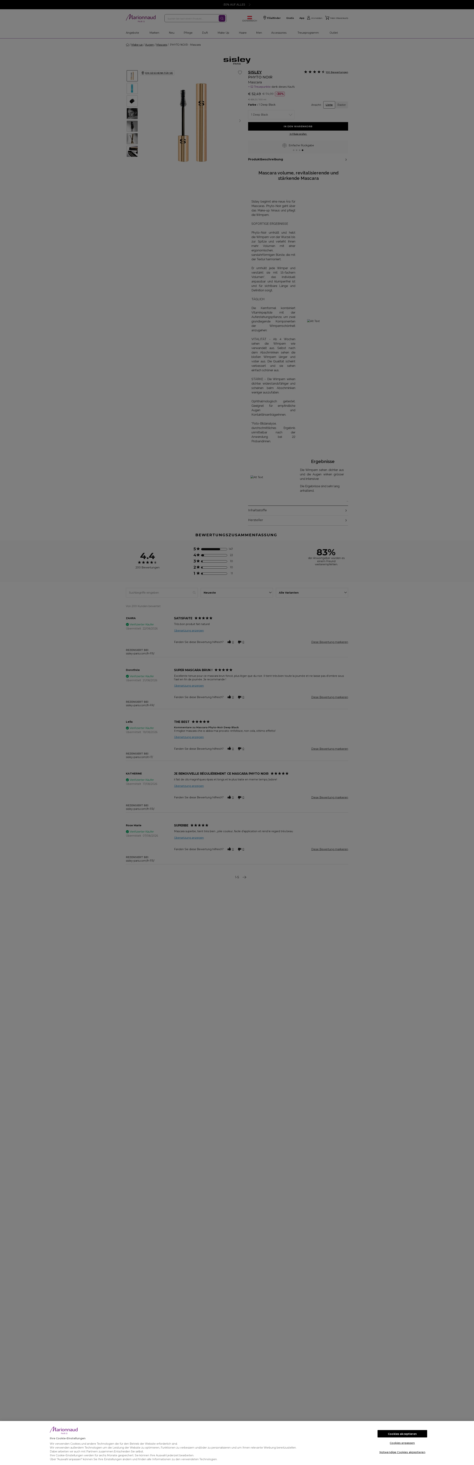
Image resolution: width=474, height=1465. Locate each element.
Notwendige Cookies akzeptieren (402, 1452)
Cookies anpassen (402, 1443)
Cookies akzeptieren (402, 1434)
